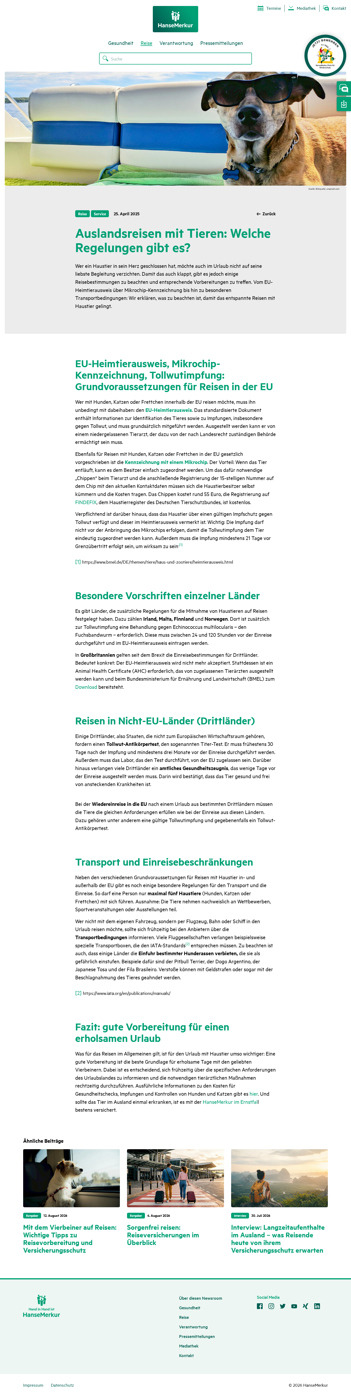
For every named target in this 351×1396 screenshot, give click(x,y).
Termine (273, 8)
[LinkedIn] (317, 1307)
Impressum (33, 1385)
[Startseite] (175, 19)
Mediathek (306, 8)
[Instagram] (271, 1307)
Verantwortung (176, 42)
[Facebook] (260, 1307)
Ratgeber (32, 1215)
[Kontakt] (344, 88)
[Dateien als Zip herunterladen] (344, 104)
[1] (181, 544)
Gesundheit (120, 42)
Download (86, 686)
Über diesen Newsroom (200, 1298)
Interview (240, 1215)
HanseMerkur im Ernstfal (230, 1101)
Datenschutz (62, 1385)
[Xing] (305, 1307)
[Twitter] (283, 1307)
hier (254, 1093)
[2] (188, 943)
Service (100, 213)
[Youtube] (294, 1307)
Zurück (269, 213)
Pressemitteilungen (221, 42)
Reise (146, 42)
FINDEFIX (85, 502)
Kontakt (339, 8)
